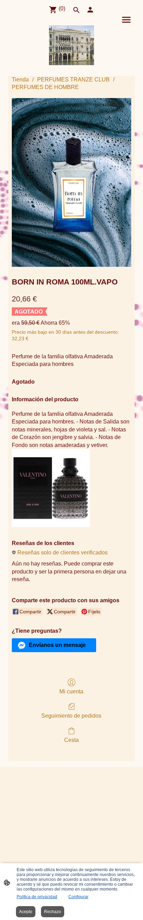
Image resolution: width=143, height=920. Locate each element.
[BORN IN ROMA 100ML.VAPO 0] (71, 182)
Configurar (78, 896)
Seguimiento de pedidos (71, 716)
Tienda (20, 79)
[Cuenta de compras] (90, 10)
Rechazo (52, 911)
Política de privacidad (37, 896)
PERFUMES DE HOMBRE (45, 87)
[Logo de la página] (71, 45)
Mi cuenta (71, 691)
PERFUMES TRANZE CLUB (73, 79)
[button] (54, 645)
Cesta (71, 740)
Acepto (25, 911)
